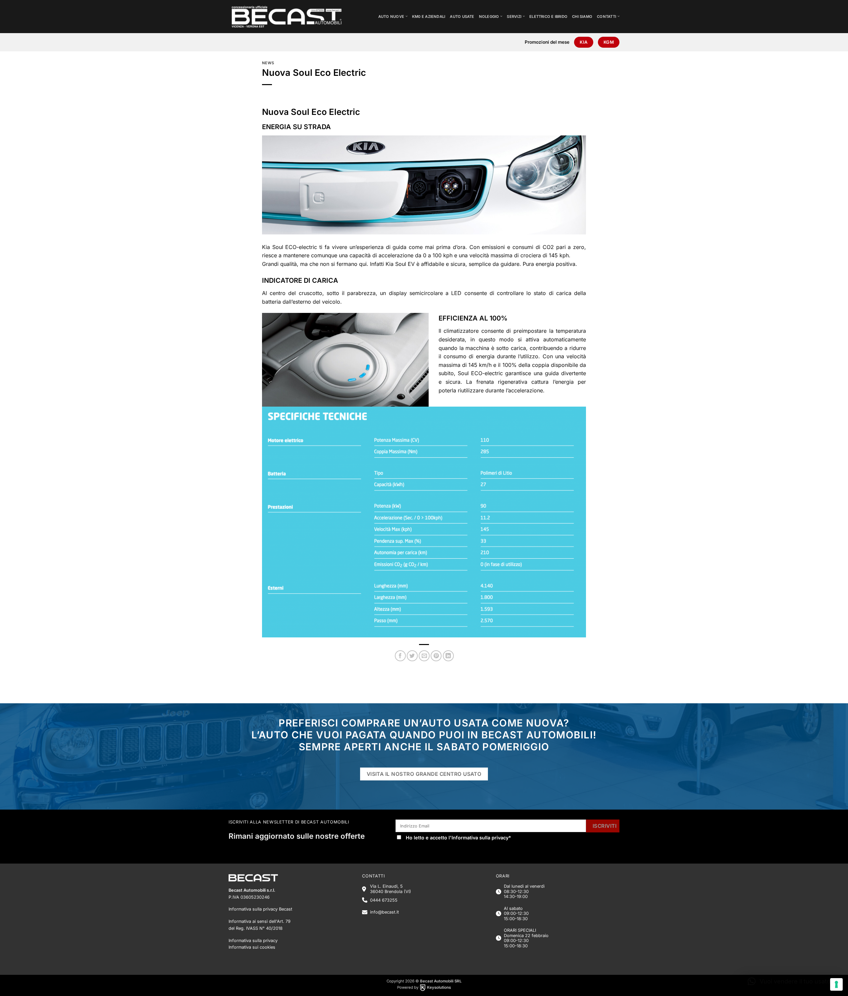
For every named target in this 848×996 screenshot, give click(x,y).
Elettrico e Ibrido (548, 16)
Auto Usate (462, 16)
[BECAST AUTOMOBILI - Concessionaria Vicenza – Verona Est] (292, 16)
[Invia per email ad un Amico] (424, 655)
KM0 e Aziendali (428, 16)
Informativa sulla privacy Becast (260, 909)
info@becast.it (384, 912)
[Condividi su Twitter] (412, 655)
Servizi (514, 16)
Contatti (606, 16)
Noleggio (489, 16)
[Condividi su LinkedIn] (448, 655)
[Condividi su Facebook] (400, 655)
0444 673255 (384, 900)
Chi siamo (582, 16)
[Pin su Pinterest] (436, 655)
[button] (790, 981)
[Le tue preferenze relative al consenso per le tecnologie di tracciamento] (836, 984)
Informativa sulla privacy (479, 837)
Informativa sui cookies (252, 947)
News (268, 63)
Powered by (424, 987)
